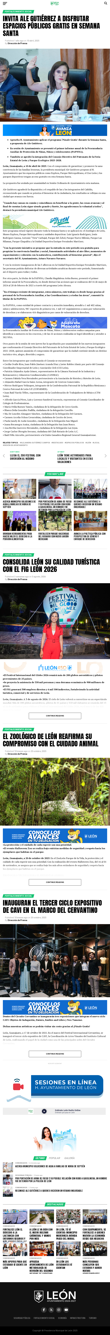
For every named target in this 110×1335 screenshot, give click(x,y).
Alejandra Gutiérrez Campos (35, 443)
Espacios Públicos (75, 443)
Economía (62, 1317)
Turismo (92, 1317)
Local (97, 443)
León (89, 443)
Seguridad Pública (22, 1317)
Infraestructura (77, 1317)
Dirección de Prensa (17, 43)
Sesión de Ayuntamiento (16, 445)
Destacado (58, 443)
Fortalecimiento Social (44, 1317)
